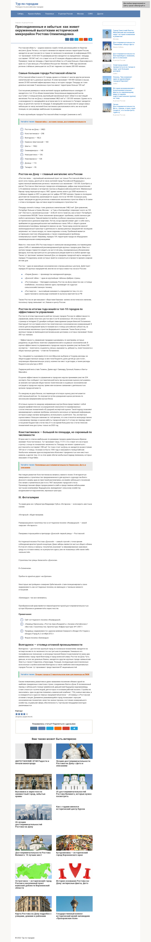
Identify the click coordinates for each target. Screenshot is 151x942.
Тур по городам (26, 4)
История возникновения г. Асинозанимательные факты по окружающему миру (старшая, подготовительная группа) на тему (124, 93)
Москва (80, 14)
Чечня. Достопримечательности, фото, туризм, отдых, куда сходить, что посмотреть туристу (124, 108)
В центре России (65, 14)
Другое (100, 14)
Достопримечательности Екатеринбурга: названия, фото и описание (124, 56)
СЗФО (90, 14)
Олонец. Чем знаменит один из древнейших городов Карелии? (122, 79)
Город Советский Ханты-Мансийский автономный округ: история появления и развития (124, 33)
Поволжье (49, 14)
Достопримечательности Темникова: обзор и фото (124, 43)
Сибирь (20, 14)
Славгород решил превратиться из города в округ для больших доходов (124, 68)
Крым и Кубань (34, 14)
